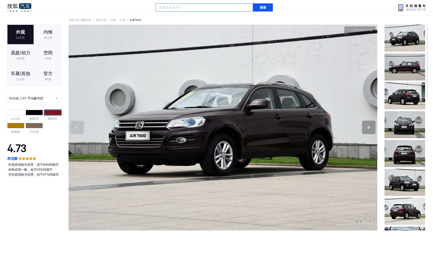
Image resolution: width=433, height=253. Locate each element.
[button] (146, 127)
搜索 (263, 7)
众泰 (113, 20)
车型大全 (101, 20)
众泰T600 (135, 20)
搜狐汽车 (19, 7)
